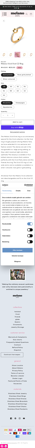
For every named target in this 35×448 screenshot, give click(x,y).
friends (17, 317)
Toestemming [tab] (6, 190)
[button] (26, 14)
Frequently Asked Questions (17, 342)
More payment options (17, 132)
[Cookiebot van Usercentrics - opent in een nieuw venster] (25, 185)
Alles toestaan (17, 250)
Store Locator (17, 365)
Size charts (17, 340)
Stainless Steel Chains (17, 407)
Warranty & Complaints (17, 337)
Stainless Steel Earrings (17, 404)
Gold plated (7, 75)
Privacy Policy (17, 371)
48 (4, 87)
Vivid (17, 314)
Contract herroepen (12, 355)
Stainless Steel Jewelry (17, 394)
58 (11, 91)
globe (17, 319)
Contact (17, 345)
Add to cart (17, 122)
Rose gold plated (24, 75)
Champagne (20, 103)
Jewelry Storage (17, 327)
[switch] (30, 229)
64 (4, 95)
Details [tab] (18, 190)
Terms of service (17, 373)
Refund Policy (17, 347)
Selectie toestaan (17, 256)
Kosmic (17, 322)
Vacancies (17, 384)
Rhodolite (7, 103)
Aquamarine (7, 107)
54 (25, 87)
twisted (17, 312)
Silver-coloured (9, 79)
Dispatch (17, 350)
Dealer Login (17, 378)
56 (4, 91)
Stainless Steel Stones (17, 399)
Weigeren (17, 261)
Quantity (4, 111)
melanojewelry (12, 443)
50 (11, 87)
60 (18, 91)
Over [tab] (29, 190)
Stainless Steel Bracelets (17, 401)
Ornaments (17, 325)
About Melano (17, 368)
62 (25, 91)
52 (18, 87)
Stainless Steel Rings (17, 396)
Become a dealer (17, 376)
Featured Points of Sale (17, 381)
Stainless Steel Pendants (17, 409)
